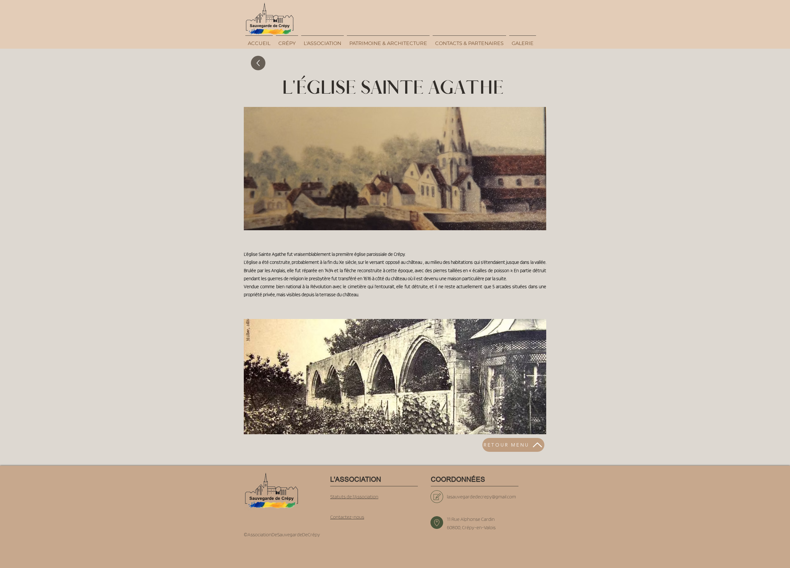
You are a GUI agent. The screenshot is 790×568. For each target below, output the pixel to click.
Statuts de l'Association (354, 497)
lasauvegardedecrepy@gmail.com (481, 497)
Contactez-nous (347, 517)
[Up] (258, 63)
